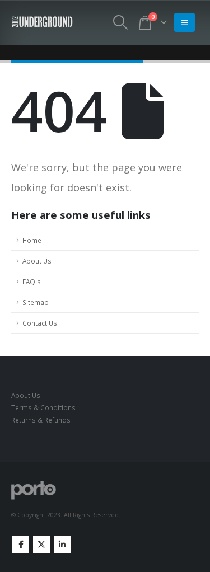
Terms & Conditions (43, 407)
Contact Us (39, 322)
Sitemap (35, 302)
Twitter (41, 544)
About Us (37, 260)
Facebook (20, 544)
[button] (120, 22)
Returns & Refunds (41, 419)
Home (31, 240)
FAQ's (31, 281)
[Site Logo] (42, 22)
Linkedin (62, 544)
